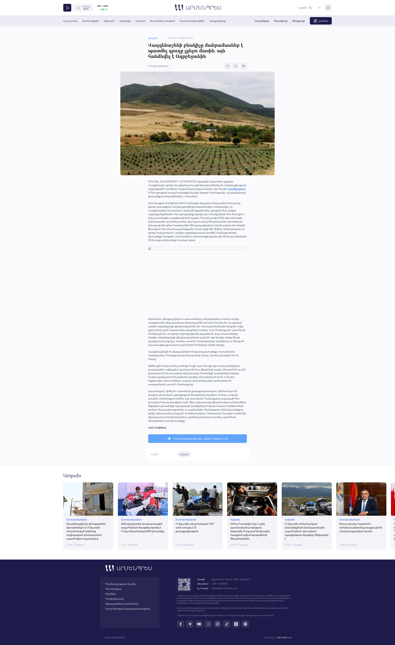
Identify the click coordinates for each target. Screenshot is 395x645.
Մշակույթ (125, 21)
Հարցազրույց (217, 21)
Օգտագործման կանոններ (121, 603)
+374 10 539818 (219, 583)
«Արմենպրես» (237, 189)
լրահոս (323, 21)
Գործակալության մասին (120, 584)
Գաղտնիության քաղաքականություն (127, 608)
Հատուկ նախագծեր (192, 21)
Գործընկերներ (114, 598)
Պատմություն (113, 589)
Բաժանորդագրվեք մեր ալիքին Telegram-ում (200, 438)
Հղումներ (110, 593)
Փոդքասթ (298, 21)
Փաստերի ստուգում (162, 21)
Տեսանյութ (280, 21)
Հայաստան (70, 21)
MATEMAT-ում (284, 637)
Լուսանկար (262, 21)
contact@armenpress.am (224, 588)
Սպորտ (140, 21)
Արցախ (184, 454)
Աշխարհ (109, 21)
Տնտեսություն (90, 21)
